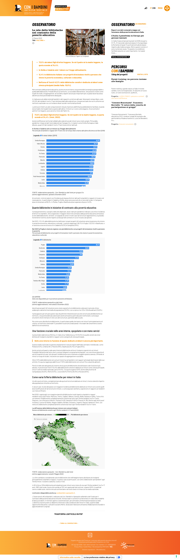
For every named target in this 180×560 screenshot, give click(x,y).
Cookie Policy (87, 547)
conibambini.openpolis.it (65, 493)
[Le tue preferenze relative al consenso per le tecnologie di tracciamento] (176, 556)
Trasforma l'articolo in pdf (68, 514)
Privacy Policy (78, 547)
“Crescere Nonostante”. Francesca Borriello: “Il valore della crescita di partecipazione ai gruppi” (128, 105)
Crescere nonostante (126, 124)
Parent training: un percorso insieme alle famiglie (128, 80)
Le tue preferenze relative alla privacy (99, 557)
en (154, 8)
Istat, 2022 (54, 117)
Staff (176, 38)
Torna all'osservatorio (68, 523)
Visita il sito (142, 74)
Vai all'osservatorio (120, 57)
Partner (177, 36)
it (151, 8)
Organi (177, 31)
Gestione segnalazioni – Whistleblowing (93, 549)
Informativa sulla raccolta (70, 557)
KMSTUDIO (105, 547)
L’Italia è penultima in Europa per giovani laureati (127, 36)
